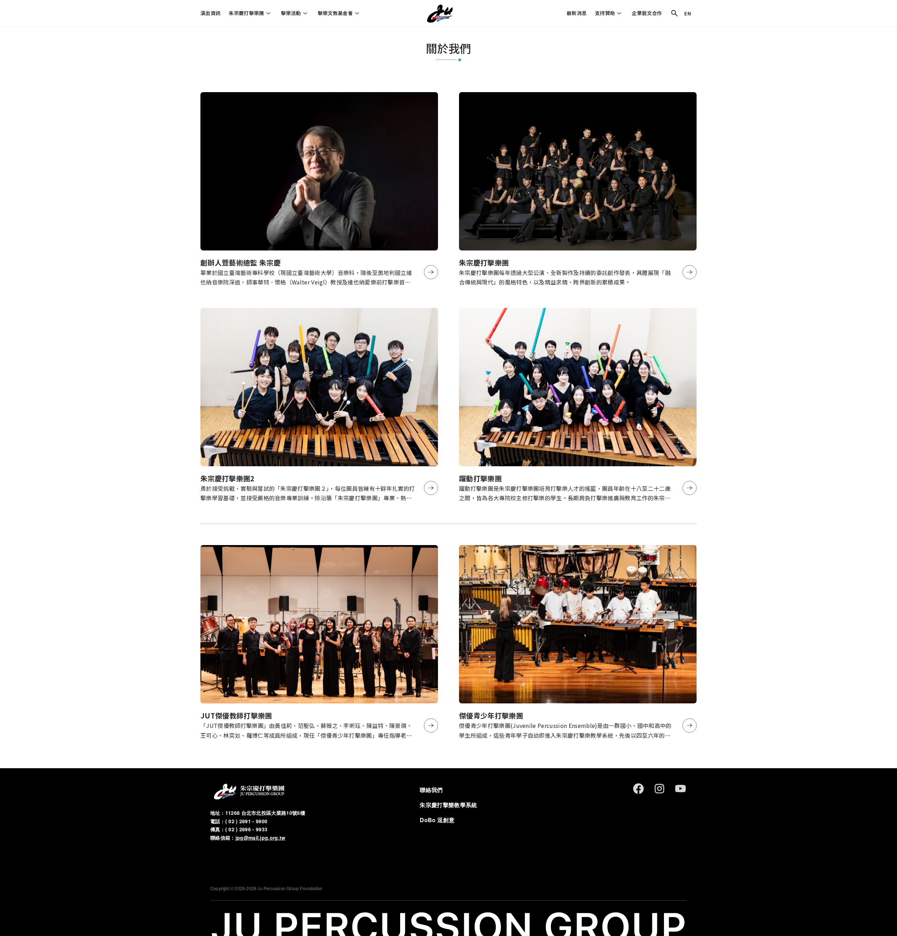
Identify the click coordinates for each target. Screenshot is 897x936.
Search (674, 13)
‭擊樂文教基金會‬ (335, 12)
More (431, 272)
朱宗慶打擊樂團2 (227, 478)
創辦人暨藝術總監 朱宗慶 (240, 262)
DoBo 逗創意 (437, 820)
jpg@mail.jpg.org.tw (260, 838)
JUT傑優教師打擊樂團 (236, 715)
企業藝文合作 (647, 12)
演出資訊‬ (210, 12)
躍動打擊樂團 (480, 478)
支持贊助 (605, 12)
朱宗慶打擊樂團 (484, 262)
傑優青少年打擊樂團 (491, 715)
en (687, 13)
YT (680, 788)
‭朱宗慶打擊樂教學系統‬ (448, 805)
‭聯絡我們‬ (431, 790)
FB (638, 788)
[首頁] (439, 13)
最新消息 (577, 12)
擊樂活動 (291, 12)
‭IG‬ (659, 788)
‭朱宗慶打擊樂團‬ (246, 12)
